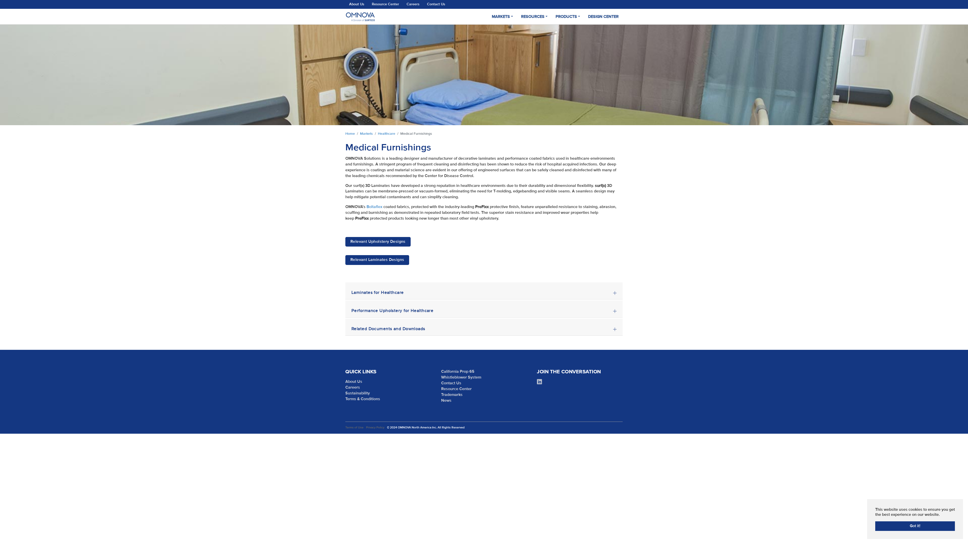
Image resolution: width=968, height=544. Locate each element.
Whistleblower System (461, 378)
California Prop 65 (457, 372)
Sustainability (357, 393)
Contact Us (436, 4)
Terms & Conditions (362, 399)
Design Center (603, 17)
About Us (356, 4)
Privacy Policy (375, 427)
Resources (532, 17)
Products (566, 17)
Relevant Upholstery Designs (378, 242)
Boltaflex (374, 207)
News (446, 401)
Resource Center (385, 4)
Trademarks (452, 395)
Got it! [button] (915, 526)
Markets (501, 17)
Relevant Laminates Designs (377, 260)
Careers (413, 4)
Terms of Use (354, 427)
